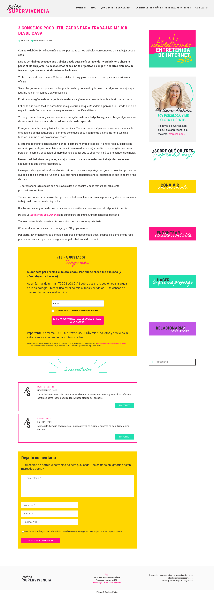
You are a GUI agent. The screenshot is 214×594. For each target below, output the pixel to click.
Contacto (201, 7)
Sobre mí (81, 7)
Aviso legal (97, 583)
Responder (124, 405)
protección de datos (89, 311)
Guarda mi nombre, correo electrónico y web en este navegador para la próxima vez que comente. (73, 531)
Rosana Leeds (44, 419)
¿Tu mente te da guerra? (116, 7)
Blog (93, 7)
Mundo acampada (45, 387)
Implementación (43, 40)
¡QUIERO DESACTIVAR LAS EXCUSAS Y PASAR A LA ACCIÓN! (77, 320)
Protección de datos (112, 583)
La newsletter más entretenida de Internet (163, 7)
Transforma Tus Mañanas (44, 214)
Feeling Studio (186, 581)
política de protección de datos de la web (111, 343)
